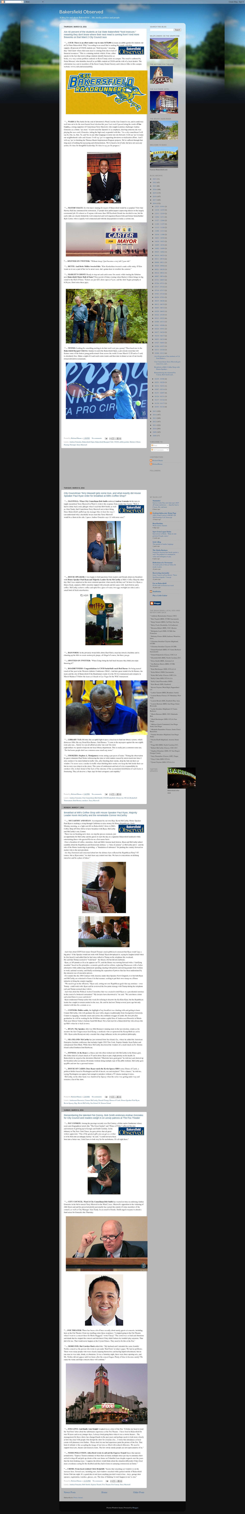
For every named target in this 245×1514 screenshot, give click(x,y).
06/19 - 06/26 (160, 301)
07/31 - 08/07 (160, 280)
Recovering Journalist (161, 573)
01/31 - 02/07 (160, 393)
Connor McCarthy (91, 1100)
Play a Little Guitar (160, 595)
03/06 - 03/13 (160, 353)
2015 (155, 411)
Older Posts (138, 1492)
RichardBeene (157, 464)
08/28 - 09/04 (160, 266)
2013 (155, 418)
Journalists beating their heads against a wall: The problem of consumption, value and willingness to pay (166, 554)
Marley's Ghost (135, 442)
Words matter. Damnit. (160, 525)
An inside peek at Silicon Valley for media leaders (164, 565)
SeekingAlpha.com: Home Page (164, 513)
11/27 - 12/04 (160, 220)
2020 (155, 189)
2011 (155, 425)
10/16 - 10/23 (160, 241)
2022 (155, 182)
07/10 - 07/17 (160, 290)
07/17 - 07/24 (160, 287)
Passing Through (70, 445)
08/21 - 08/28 (160, 269)
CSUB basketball (109, 798)
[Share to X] (115, 438)
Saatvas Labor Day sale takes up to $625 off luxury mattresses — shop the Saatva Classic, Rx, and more (166, 505)
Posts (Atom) (78, 1497)
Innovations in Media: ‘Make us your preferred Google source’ (164, 535)
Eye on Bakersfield (160, 583)
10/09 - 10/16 (160, 245)
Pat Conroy (115, 1484)
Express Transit (96, 1484)
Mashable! (157, 500)
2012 (155, 421)
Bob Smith (86, 1484)
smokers (85, 800)
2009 (155, 432)
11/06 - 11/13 (160, 231)
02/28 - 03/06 (160, 379)
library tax (120, 798)
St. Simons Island (105, 1103)
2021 (155, 186)
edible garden (124, 442)
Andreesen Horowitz (76, 1100)
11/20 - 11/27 (160, 224)
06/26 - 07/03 (160, 297)
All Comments (158, 450)
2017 (155, 200)
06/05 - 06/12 (160, 308)
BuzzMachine (158, 523)
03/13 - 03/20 (160, 350)
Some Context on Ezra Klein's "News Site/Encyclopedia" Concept (165, 576)
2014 (155, 414)
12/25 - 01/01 (160, 206)
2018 (155, 196)
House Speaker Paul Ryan (130, 1100)
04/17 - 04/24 (160, 332)
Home (104, 1492)
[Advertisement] (104, 468)
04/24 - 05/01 (160, 329)
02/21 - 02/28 (160, 382)
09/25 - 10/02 (160, 252)
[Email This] (110, 438)
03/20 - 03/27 (160, 346)
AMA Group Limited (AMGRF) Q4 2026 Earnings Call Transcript (164, 516)
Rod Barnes (77, 800)
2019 (155, 193)
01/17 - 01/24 (160, 400)
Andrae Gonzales (75, 442)
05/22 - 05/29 (160, 315)
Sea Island (94, 1103)
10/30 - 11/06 (160, 234)
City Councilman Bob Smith (92, 798)
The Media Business (160, 550)
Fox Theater (106, 1484)
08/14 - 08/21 (160, 273)
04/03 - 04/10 (160, 339)
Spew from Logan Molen (162, 531)
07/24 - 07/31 (160, 283)
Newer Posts (70, 1492)
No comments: (97, 438)
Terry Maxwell (82, 445)
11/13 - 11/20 (160, 227)
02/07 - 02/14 (160, 389)
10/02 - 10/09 (160, 248)
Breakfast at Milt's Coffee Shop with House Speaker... (167, 368)
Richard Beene (157, 460)
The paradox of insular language (163, 544)
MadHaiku (157, 591)
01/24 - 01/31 (160, 396)
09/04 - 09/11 (160, 262)
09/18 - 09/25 (160, 255)
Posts (155, 445)
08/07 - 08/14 (160, 276)
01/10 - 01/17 (160, 403)
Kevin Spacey (69, 1103)
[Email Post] (106, 438)
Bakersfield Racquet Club (104, 442)
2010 (155, 428)
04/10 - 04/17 (160, 336)
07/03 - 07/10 (160, 294)
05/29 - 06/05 (160, 311)
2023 (155, 179)
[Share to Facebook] (118, 438)
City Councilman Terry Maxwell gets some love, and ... (167, 363)
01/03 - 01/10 (160, 407)
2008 (155, 435)
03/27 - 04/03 (160, 342)
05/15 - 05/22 (160, 318)
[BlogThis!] (113, 438)
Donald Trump (103, 1100)
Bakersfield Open (88, 442)
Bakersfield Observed (81, 11)
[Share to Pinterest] (120, 438)
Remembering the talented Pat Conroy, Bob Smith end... (165, 373)
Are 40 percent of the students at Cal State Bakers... (167, 357)
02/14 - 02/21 (160, 386)
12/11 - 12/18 (160, 213)
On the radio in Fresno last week (163, 585)
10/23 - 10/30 (160, 238)
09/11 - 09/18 (160, 259)
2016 (155, 203)
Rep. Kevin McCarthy (82, 1103)
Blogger (135, 1507)
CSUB (116, 442)
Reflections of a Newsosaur (163, 562)
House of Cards (114, 1100)
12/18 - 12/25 (160, 210)
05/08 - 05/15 (160, 322)
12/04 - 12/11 (160, 217)
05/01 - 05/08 (160, 325)
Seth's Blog (157, 542)
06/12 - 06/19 (160, 304)
